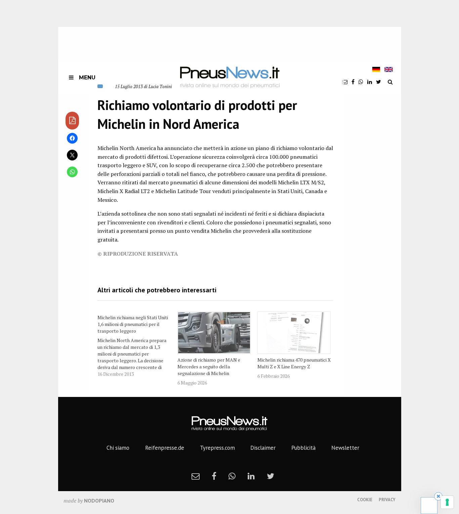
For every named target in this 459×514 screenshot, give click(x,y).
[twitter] (378, 81)
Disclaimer (263, 447)
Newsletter (345, 447)
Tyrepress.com (217, 447)
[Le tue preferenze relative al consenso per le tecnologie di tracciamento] (447, 502)
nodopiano (99, 500)
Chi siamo (118, 447)
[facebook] (352, 81)
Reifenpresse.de (164, 447)
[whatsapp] (361, 81)
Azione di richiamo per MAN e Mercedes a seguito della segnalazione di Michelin (208, 366)
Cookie (364, 500)
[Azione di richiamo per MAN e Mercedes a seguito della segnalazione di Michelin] (214, 332)
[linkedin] (369, 81)
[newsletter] (344, 81)
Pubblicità (303, 447)
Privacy (387, 500)
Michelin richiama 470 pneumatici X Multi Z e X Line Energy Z (294, 363)
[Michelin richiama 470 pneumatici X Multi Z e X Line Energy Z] (294, 332)
